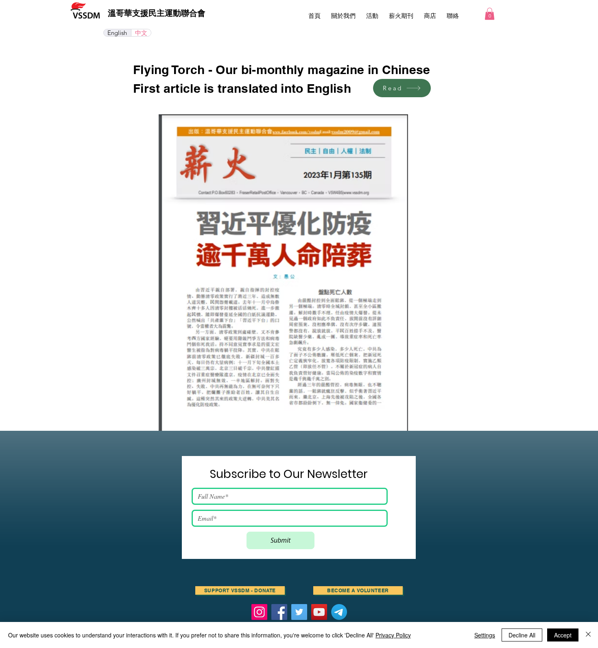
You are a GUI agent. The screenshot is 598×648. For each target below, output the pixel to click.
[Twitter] (299, 612)
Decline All (522, 635)
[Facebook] (279, 612)
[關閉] (588, 634)
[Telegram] (339, 612)
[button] (372, 12)
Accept (563, 635)
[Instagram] (259, 612)
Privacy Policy (393, 635)
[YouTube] (319, 612)
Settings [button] (484, 635)
